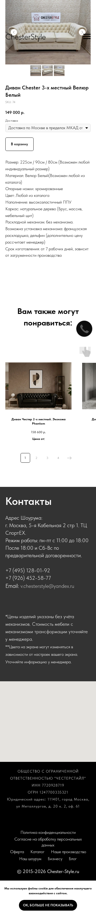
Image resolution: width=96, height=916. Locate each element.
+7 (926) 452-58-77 (28, 578)
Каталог (37, 851)
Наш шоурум (30, 858)
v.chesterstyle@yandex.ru (47, 586)
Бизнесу (55, 858)
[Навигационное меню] (87, 36)
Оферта (17, 851)
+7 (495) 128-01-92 (27, 570)
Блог (73, 858)
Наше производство (68, 851)
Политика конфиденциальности (48, 832)
